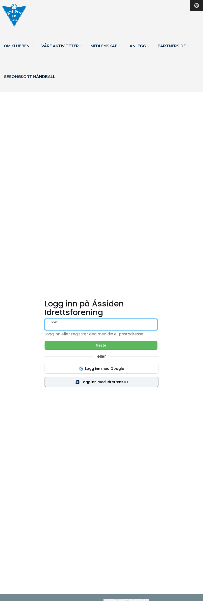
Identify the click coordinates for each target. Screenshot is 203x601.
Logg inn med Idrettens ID (104, 381)
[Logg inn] (196, 5)
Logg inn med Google (104, 368)
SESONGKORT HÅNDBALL (29, 76)
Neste (101, 345)
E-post (52, 322)
